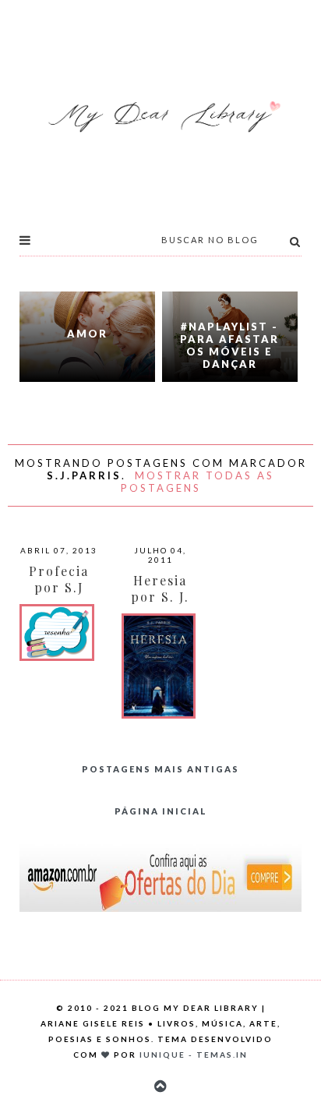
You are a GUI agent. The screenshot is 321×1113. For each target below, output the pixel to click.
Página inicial (161, 811)
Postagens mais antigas (160, 769)
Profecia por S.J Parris (59, 587)
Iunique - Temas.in (193, 1054)
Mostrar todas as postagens (198, 481)
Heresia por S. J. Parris (160, 596)
